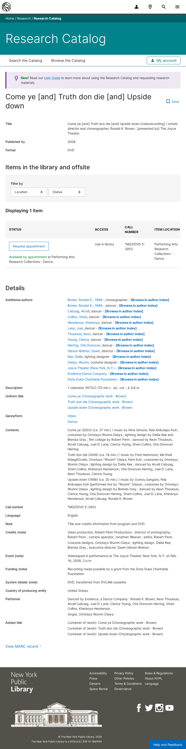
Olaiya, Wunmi (78, 362)
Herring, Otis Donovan (84, 345)
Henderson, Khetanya (84, 322)
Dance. (73, 421)
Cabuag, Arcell (78, 311)
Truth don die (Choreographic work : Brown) (100, 402)
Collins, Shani (77, 317)
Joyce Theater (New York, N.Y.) (91, 368)
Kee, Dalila (75, 356)
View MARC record (21, 646)
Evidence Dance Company (87, 374)
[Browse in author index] (150, 300)
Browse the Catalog (68, 60)
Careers (94, 683)
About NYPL (153, 678)
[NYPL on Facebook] (139, 708)
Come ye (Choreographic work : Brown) (97, 396)
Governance (123, 689)
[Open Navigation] (177, 7)
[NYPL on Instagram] (159, 708)
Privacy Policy (123, 673)
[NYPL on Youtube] (169, 708)
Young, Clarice (78, 339)
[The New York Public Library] (6, 6)
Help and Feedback (167, 745)
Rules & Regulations (159, 673)
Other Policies (124, 678)
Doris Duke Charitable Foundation (92, 379)
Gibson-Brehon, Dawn (84, 351)
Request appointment (29, 246)
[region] (93, 244)
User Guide (52, 78)
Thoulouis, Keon (79, 334)
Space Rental (98, 689)
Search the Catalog (25, 60)
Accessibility (98, 673)
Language (152, 683)
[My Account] (136, 7)
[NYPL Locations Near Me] (150, 7)
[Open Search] (164, 7)
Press (93, 678)
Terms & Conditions (128, 683)
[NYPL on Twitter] (149, 708)
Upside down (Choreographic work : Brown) (100, 407)
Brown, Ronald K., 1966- (86, 300)
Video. (72, 416)
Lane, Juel (75, 328)
